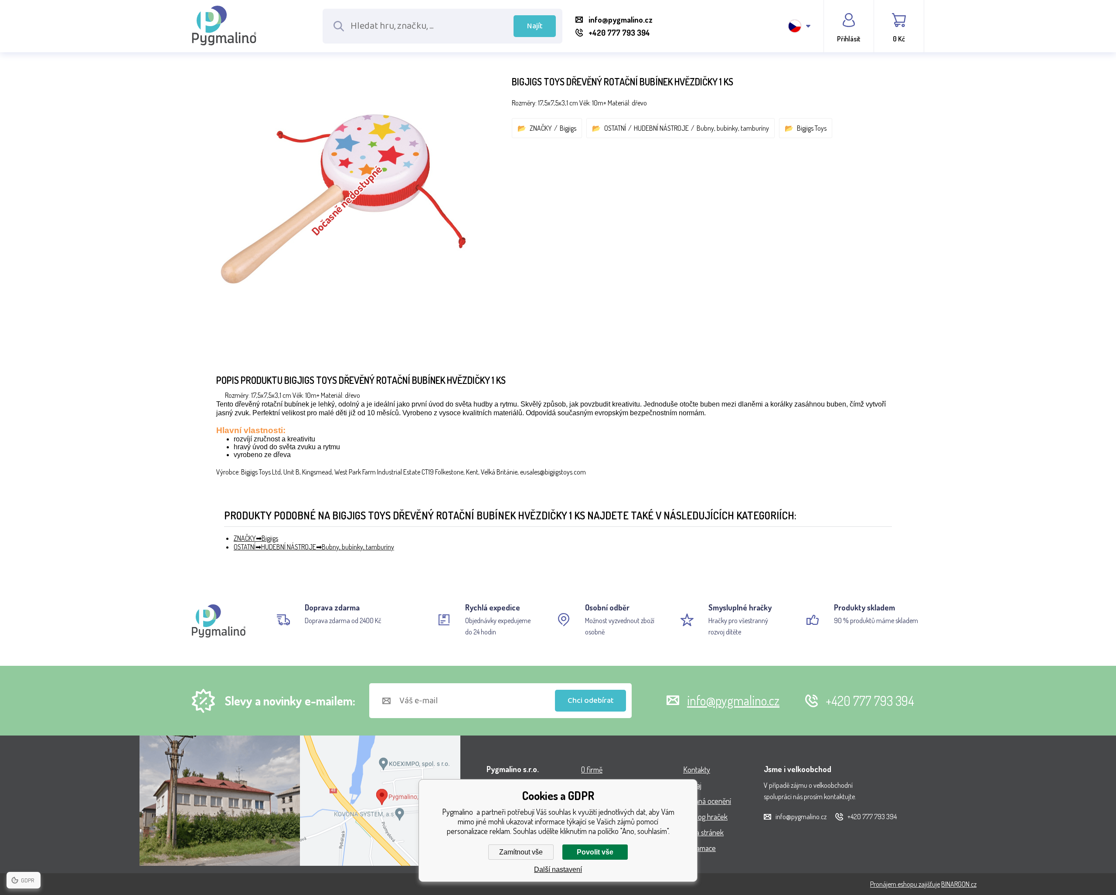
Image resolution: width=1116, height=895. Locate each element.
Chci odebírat (591, 701)
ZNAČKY (541, 128)
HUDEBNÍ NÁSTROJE (661, 128)
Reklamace (699, 848)
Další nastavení (558, 869)
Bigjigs (568, 128)
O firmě (591, 769)
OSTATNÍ (615, 128)
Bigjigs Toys (812, 128)
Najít (535, 26)
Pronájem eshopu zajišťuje (905, 884)
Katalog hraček (705, 816)
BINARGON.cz (958, 884)
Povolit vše (595, 852)
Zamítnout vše (521, 852)
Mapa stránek (703, 832)
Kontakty (696, 769)
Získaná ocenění (707, 801)
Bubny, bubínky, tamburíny (733, 128)
